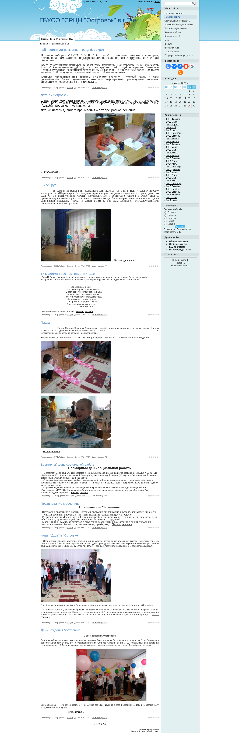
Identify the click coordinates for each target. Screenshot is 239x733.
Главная (44, 39)
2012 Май (171, 127)
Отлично (172, 212)
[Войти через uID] (168, 66)
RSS (71, 39)
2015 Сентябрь (173, 183)
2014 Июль (171, 164)
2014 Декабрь (173, 169)
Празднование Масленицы (60, 503)
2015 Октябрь (173, 186)
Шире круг (48, 185)
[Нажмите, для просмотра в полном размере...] (120, 165)
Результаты (169, 229)
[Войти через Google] (192, 66)
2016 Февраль (173, 194)
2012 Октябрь (173, 136)
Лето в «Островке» (54, 95)
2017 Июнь (171, 200)
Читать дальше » (88, 82)
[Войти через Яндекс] (186, 66)
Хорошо (172, 215)
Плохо (171, 221)
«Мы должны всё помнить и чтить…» (68, 273)
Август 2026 (180, 83)
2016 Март (171, 197)
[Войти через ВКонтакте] (174, 66)
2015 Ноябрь (172, 189)
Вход (52, 39)
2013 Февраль (173, 144)
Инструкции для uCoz (180, 249)
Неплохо (172, 218)
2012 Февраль (173, 119)
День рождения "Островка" (60, 630)
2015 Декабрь (173, 192)
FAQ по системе (177, 247)
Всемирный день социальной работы (68, 464)
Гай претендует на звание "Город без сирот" (73, 49)
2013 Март (171, 147)
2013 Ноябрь (172, 155)
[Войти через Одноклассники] (180, 72)
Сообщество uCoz (178, 244)
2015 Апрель (172, 175)
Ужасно (171, 224)
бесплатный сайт (146, 731)
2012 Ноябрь (172, 138)
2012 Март (171, 122)
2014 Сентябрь (173, 166)
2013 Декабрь (173, 158)
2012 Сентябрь (173, 133)
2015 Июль (171, 180)
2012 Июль (171, 130)
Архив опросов (184, 229)
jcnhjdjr (70, 88)
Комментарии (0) (99, 88)
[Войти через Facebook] (180, 66)
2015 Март (171, 172)
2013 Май (171, 150)
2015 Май (171, 178)
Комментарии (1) (99, 266)
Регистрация (62, 39)
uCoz (157, 731)
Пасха (45, 322)
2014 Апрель (172, 161)
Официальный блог (178, 241)
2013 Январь (172, 141)
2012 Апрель (172, 124)
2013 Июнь (171, 152)
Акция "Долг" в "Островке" (60, 535)
